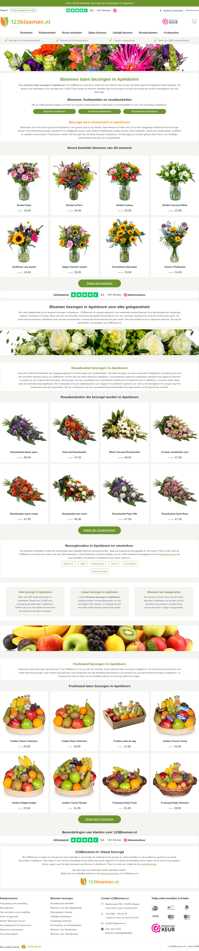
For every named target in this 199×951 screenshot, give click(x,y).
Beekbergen (98, 563)
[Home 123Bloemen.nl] (25, 22)
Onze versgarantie (9, 916)
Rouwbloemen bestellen (62, 903)
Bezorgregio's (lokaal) (61, 912)
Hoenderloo (130, 563)
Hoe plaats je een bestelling (13, 903)
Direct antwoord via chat (24, 10)
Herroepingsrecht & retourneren (15, 925)
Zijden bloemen (97, 32)
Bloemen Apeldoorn (54, 111)
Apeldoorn (68, 563)
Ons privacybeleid (9, 934)
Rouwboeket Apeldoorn (145, 111)
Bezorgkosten (7, 908)
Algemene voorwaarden (11, 929)
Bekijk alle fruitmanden (100, 819)
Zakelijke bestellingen (61, 916)
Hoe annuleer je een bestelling (15, 912)
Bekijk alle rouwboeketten (99, 530)
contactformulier (149, 864)
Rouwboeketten (148, 32)
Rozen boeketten (72, 32)
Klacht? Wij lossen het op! (12, 921)
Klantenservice (192, 10)
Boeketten (26, 32)
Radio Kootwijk (99, 571)
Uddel (83, 563)
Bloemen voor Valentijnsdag (64, 934)
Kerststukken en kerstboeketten (66, 925)
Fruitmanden (171, 32)
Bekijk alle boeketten (99, 283)
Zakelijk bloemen (123, 32)
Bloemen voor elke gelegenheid (66, 908)
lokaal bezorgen (168, 554)
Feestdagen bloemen (61, 921)
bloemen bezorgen (110, 873)
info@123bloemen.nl (115, 923)
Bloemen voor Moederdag (63, 929)
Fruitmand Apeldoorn (99, 111)
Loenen (114, 563)
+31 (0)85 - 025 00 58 (116, 913)
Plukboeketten (47, 32)
